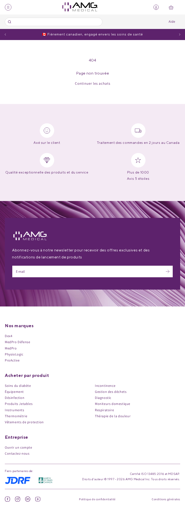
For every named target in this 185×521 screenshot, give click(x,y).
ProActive (12, 360)
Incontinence (105, 385)
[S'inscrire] (167, 271)
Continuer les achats (92, 83)
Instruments (14, 410)
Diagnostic (103, 398)
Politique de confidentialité (97, 499)
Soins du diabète (18, 385)
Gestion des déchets (110, 391)
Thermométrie (16, 416)
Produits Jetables (19, 404)
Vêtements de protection (24, 422)
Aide (172, 21)
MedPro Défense (17, 342)
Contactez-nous (17, 453)
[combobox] (53, 22)
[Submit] (10, 21)
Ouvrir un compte (18, 447)
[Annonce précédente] (5, 34)
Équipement (14, 391)
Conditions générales (166, 499)
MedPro (11, 348)
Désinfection (14, 398)
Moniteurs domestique (112, 404)
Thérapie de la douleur (113, 416)
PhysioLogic (14, 354)
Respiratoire (104, 410)
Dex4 (8, 336)
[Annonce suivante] (179, 34)
